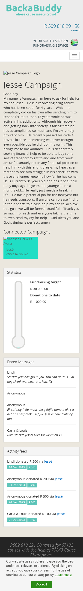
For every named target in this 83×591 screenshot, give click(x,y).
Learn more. (63, 575)
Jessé (10, 249)
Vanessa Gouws (17, 254)
